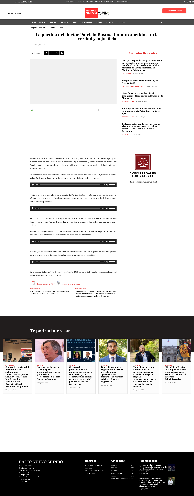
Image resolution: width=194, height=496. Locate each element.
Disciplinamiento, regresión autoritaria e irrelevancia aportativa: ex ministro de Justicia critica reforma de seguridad (112, 374)
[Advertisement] (97, 409)
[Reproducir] (33, 185)
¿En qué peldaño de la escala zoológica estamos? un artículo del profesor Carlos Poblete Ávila (49, 292)
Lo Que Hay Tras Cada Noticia (132, 86)
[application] (73, 185)
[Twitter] (185, 2)
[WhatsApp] (56, 53)
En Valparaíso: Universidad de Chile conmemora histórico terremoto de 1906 (141, 111)
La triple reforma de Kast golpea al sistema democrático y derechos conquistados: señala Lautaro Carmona (141, 128)
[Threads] (29, 482)
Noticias (52, 28)
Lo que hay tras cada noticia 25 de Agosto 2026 (140, 81)
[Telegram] (190, 2)
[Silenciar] (107, 185)
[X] (51, 53)
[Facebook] (46, 53)
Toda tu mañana (128, 101)
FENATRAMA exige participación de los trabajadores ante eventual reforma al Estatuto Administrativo (175, 373)
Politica (61, 28)
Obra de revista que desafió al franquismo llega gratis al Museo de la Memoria (142, 96)
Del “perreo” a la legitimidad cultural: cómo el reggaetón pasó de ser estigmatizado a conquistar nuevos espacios (153, 468)
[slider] (112, 185)
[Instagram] (187, 2)
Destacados (42, 28)
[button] (161, 22)
